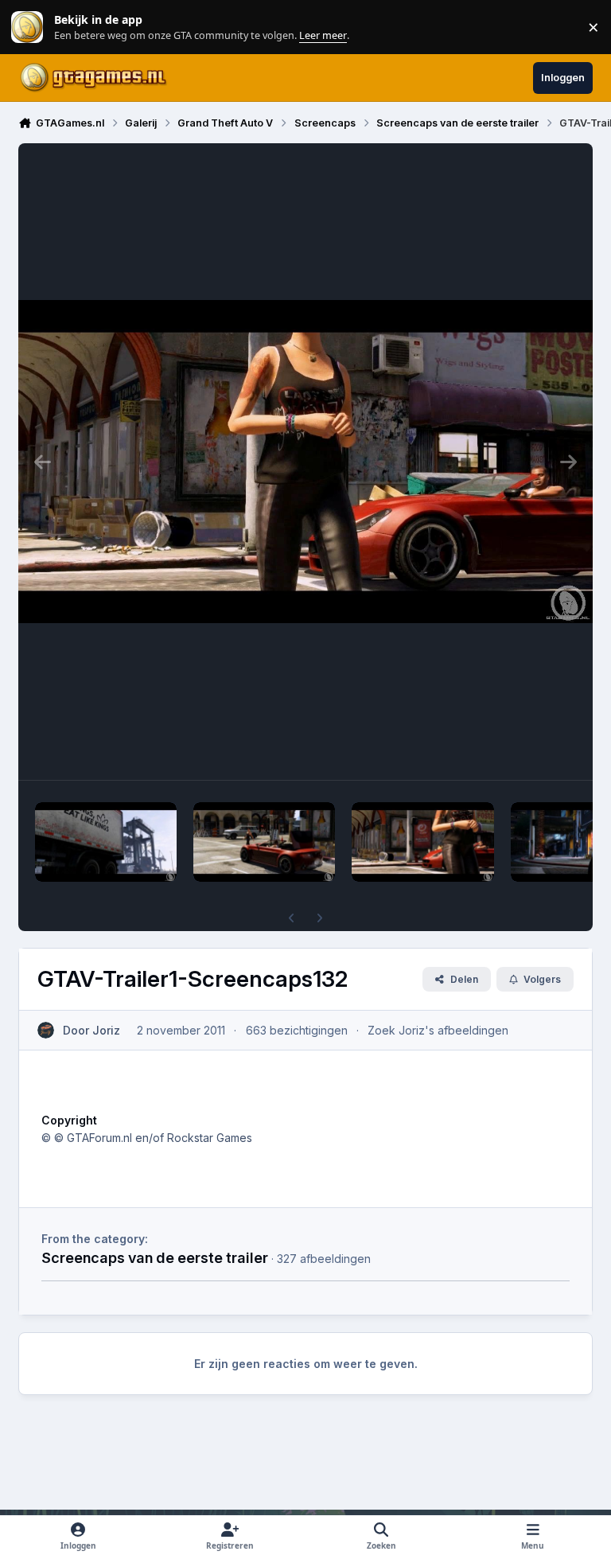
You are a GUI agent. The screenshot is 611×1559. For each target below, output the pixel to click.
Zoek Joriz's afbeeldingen (438, 1030)
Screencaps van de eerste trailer (154, 1257)
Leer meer (27, 27)
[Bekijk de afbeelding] (106, 842)
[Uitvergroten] (305, 461)
